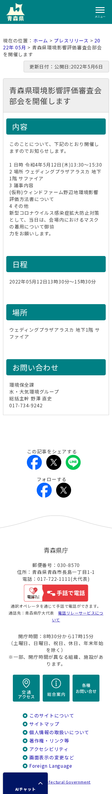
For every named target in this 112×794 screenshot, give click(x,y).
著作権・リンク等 (49, 740)
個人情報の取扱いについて (59, 732)
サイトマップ (44, 723)
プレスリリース (71, 40)
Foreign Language (50, 765)
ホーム (40, 40)
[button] (25, 783)
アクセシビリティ (49, 749)
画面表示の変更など (51, 757)
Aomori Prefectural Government (58, 782)
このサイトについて (51, 715)
